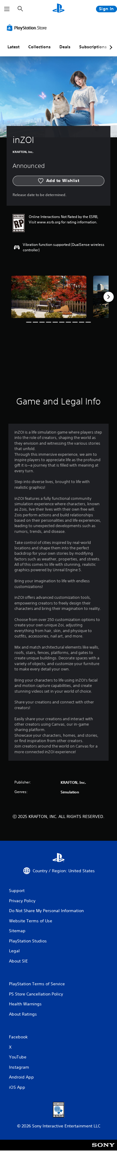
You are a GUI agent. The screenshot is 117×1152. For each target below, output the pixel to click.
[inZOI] (48, 297)
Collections (39, 46)
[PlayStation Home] (58, 9)
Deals (64, 46)
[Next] (109, 297)
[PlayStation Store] (28, 27)
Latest (14, 46)
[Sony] (103, 1149)
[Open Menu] (7, 9)
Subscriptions (93, 46)
